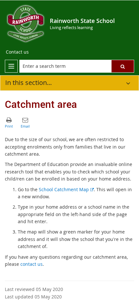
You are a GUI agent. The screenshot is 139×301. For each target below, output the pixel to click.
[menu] (11, 66)
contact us (31, 264)
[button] (122, 66)
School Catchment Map (66, 189)
